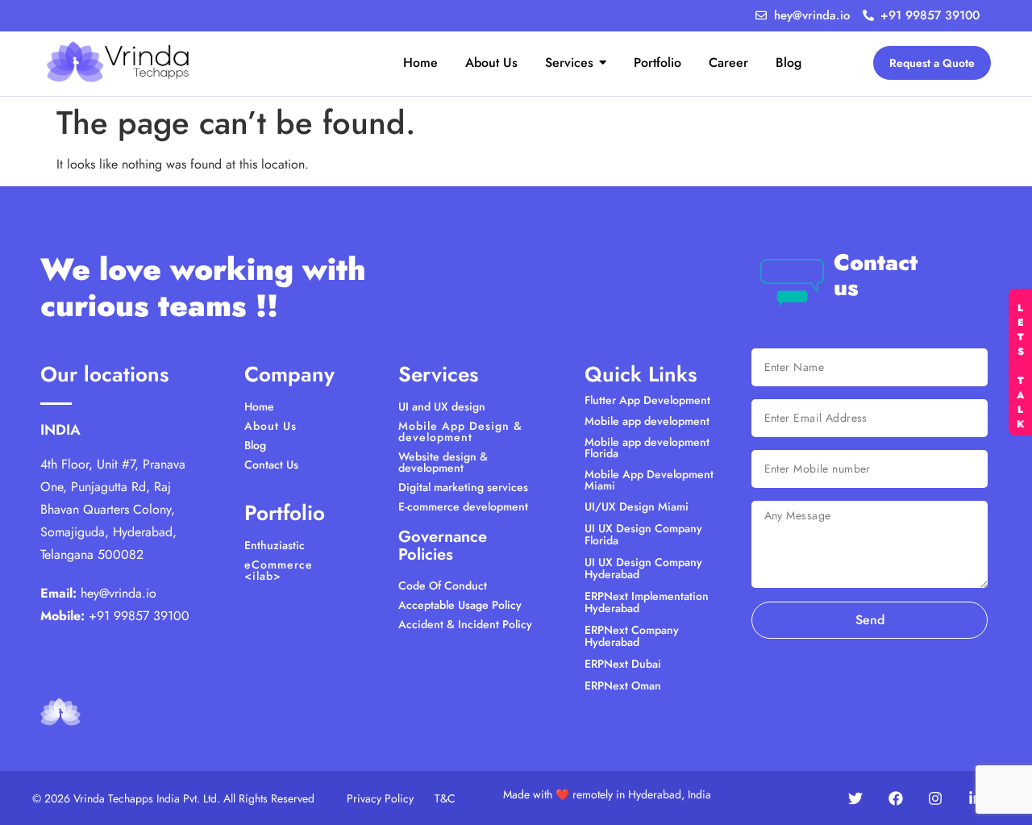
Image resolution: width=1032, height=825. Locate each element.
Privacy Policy (380, 798)
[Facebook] (896, 798)
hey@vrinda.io (118, 593)
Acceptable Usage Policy (460, 605)
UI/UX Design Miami (637, 506)
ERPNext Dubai (623, 664)
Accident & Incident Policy (465, 624)
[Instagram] (935, 798)
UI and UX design (441, 406)
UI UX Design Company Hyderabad (643, 568)
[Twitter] (855, 798)
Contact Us (271, 464)
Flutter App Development (647, 400)
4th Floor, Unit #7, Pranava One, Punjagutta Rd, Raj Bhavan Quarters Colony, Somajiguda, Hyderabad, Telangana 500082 (112, 509)
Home (259, 406)
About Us (270, 426)
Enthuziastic (274, 545)
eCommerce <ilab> (278, 570)
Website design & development (443, 462)
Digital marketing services (463, 487)
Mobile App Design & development (460, 431)
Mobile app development (647, 421)
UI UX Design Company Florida (643, 534)
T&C (445, 798)
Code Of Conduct (442, 585)
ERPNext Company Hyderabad (632, 636)
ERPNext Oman (623, 685)
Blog (255, 445)
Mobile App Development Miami (649, 480)
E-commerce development (463, 506)
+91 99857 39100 (139, 615)
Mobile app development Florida (647, 447)
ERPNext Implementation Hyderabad (647, 602)
